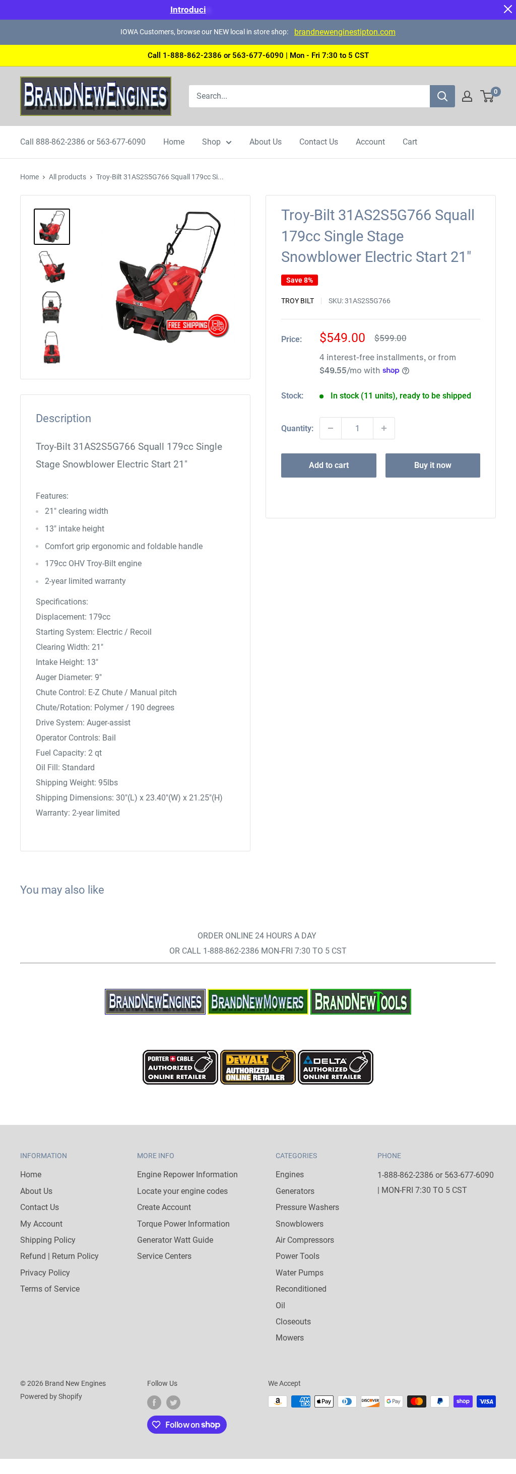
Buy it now (433, 465)
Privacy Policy (45, 1273)
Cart (410, 142)
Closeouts (293, 1321)
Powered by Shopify (51, 1396)
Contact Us (318, 142)
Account (370, 142)
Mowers (290, 1338)
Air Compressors (305, 1240)
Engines (290, 1174)
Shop (211, 142)
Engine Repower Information (187, 1174)
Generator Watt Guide (175, 1240)
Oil (280, 1305)
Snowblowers (300, 1224)
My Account (41, 1224)
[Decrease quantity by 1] (330, 428)
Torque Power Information (183, 1224)
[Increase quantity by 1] (384, 428)
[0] (487, 96)
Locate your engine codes (182, 1191)
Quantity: (297, 428)
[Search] (442, 96)
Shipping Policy (48, 1240)
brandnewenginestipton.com (345, 32)
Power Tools (297, 1256)
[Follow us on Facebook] (154, 1402)
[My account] (467, 96)
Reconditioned (301, 1289)
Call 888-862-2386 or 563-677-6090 (83, 142)
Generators (295, 1191)
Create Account (164, 1207)
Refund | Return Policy (59, 1256)
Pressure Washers (307, 1207)
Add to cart (329, 465)
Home (173, 142)
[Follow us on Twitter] (173, 1402)
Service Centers (164, 1256)
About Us (265, 142)
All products (67, 177)
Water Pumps (300, 1273)
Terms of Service (50, 1289)
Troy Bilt (297, 301)
